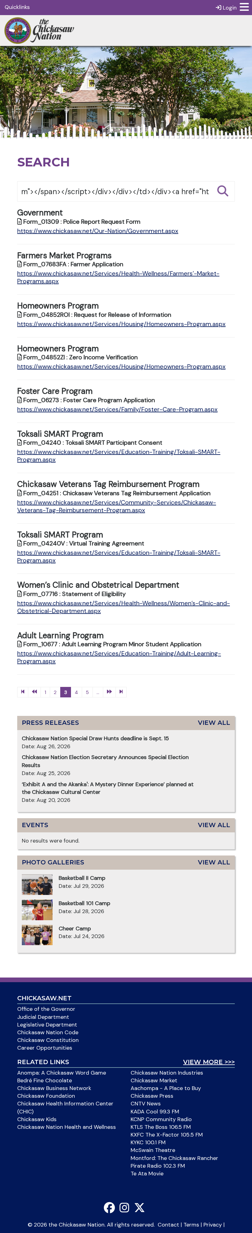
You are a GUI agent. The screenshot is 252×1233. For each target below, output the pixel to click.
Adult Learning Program (60, 635)
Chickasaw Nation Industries (167, 1072)
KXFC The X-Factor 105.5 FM (167, 1134)
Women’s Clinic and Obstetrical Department (98, 585)
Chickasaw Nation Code (47, 1032)
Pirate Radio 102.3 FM (158, 1166)
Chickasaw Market (154, 1080)
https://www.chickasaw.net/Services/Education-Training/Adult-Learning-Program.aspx (119, 657)
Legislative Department (47, 1024)
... (97, 692)
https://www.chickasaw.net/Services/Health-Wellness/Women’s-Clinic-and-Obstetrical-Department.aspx (123, 607)
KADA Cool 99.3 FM (155, 1111)
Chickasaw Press (152, 1096)
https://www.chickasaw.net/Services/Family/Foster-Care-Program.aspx (117, 409)
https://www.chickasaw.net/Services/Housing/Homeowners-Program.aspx (121, 324)
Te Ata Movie (147, 1173)
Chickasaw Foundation (46, 1096)
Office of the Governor (46, 1009)
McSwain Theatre (153, 1150)
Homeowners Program (58, 305)
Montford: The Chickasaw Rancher (174, 1158)
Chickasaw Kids (37, 1119)
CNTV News (146, 1103)
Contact (168, 1224)
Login (229, 7)
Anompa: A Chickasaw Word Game (61, 1072)
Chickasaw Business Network (54, 1088)
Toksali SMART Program (60, 434)
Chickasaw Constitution (48, 1040)
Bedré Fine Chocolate (44, 1080)
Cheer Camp (75, 928)
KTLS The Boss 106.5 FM (161, 1127)
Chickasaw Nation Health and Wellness (66, 1127)
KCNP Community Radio (161, 1119)
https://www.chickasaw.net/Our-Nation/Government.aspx (97, 231)
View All (214, 722)
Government (40, 212)
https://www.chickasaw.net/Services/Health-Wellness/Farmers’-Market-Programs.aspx (118, 277)
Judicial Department (43, 1017)
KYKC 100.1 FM (148, 1142)
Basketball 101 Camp (84, 903)
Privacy (212, 1224)
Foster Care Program (55, 391)
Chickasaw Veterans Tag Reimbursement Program (108, 484)
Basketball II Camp (82, 878)
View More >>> (209, 1062)
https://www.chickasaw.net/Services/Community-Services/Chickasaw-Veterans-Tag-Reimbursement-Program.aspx (116, 506)
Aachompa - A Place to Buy (166, 1088)
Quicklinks (17, 7)
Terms (191, 1224)
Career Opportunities (44, 1047)
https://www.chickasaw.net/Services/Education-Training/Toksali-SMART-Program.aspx (118, 455)
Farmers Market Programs (64, 255)
